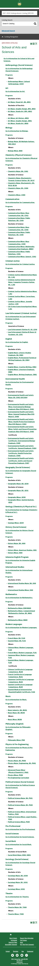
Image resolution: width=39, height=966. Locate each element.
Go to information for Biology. (16, 131)
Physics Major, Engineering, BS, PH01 (22, 763)
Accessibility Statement (11, 944)
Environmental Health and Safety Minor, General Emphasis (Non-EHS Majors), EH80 (21, 414)
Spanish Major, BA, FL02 (17, 641)
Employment (30, 951)
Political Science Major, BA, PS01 (20, 798)
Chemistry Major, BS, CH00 (18, 188)
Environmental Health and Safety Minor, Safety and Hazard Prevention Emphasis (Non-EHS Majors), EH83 (22, 429)
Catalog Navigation (11, 37)
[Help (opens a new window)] (36, 44)
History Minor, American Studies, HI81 (22, 550)
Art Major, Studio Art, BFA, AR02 (20, 111)
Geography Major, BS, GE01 (18, 490)
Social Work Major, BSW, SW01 (19, 855)
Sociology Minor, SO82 (16, 889)
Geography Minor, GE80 (17, 497)
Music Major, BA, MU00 (16, 713)
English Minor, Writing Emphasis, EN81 (22, 374)
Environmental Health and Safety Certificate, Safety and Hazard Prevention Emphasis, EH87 (21, 460)
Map (23, 951)
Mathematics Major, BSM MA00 (19, 608)
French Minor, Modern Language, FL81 (22, 652)
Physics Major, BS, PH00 (17, 761)
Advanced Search (8, 31)
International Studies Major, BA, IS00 (22, 583)
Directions (15, 951)
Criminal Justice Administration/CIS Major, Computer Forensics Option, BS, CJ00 (21, 282)
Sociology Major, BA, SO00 (18, 875)
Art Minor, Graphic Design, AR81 (20, 121)
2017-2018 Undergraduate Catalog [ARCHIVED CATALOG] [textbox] (20, 13)
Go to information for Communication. (20, 202)
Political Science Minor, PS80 (19, 822)
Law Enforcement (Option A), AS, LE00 (22, 329)
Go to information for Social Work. (18, 844)
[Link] (12, 955)
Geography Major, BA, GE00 (18, 484)
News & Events (13, 938)
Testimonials (14, 940)
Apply (21, 942)
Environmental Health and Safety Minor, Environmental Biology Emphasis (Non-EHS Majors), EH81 (21, 406)
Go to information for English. (16, 342)
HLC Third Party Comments (27, 944)
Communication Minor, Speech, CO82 (22, 256)
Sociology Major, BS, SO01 (18, 882)
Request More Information (26, 938)
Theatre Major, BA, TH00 (17, 907)
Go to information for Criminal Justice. (20, 264)
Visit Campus (23, 940)
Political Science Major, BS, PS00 (20, 805)
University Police (13, 942)
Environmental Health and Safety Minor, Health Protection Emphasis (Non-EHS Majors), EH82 (21, 421)
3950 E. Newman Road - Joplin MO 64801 (19, 959)
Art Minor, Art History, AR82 (18, 118)
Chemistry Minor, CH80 (16, 195)
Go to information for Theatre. (17, 897)
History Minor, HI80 (15, 553)
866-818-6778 (19, 960)
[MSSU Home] (19, 3)
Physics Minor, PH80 (15, 775)
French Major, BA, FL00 (16, 638)
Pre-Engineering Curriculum (18, 778)
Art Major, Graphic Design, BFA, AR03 (22, 109)
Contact (8, 951)
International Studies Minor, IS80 (20, 590)
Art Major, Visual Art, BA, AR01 (19, 102)
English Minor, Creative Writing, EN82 (22, 367)
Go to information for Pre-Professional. (20, 829)
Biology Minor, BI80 (15, 151)
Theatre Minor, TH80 (16, 914)
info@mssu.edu (19, 962)
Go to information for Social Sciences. (19, 837)
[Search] (35, 23)
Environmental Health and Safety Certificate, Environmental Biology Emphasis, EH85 (21, 440)
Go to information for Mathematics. (19, 597)
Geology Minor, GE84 (16, 523)
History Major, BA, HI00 (16, 543)
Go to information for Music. (16, 699)
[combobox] (19, 13)
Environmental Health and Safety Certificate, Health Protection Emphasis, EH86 (21, 453)
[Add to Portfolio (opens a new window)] (31, 44)
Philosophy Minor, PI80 (16, 740)
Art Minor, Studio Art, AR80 (18, 123)
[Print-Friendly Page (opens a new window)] (34, 44)
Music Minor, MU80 (15, 719)
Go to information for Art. (15, 91)
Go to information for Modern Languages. (21, 627)
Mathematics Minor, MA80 (17, 620)
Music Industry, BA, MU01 (17, 710)
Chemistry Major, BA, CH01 (18, 171)
